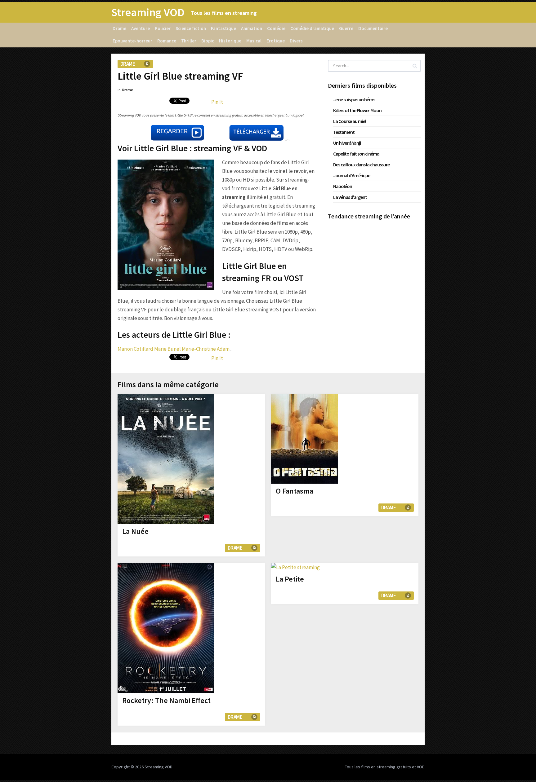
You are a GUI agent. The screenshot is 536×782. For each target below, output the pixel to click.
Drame (119, 28)
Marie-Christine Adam (206, 348)
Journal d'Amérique (351, 175)
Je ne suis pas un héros (354, 99)
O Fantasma (294, 491)
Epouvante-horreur (132, 41)
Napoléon (342, 186)
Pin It (217, 102)
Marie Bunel (167, 348)
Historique (230, 41)
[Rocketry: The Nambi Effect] (166, 628)
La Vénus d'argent (350, 197)
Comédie (276, 28)
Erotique (275, 41)
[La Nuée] (166, 459)
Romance (166, 41)
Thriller (188, 41)
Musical (253, 41)
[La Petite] (295, 567)
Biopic (207, 41)
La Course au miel (349, 121)
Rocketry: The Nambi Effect (166, 700)
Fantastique (223, 28)
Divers (296, 41)
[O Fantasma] (304, 439)
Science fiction (191, 28)
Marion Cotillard (135, 348)
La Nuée (135, 531)
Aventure (140, 28)
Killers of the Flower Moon (357, 110)
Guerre (346, 28)
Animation (251, 28)
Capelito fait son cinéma (356, 154)
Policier (163, 28)
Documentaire (373, 28)
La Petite (290, 579)
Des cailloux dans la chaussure (361, 164)
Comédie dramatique (312, 28)
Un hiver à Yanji (347, 143)
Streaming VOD (148, 12)
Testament (344, 132)
